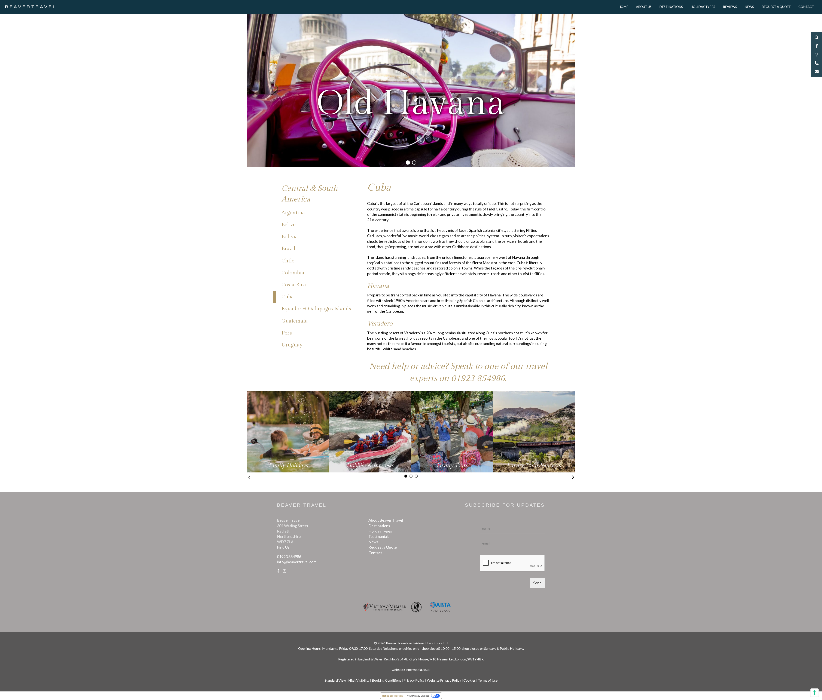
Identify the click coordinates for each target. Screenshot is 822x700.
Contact (806, 7)
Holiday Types (703, 7)
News (749, 7)
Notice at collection (392, 695)
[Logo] (30, 6)
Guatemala (294, 321)
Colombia (292, 273)
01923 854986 (478, 378)
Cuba (287, 297)
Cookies (469, 680)
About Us (644, 7)
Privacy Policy (414, 680)
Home (623, 7)
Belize (288, 225)
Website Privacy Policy (444, 680)
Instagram (816, 54)
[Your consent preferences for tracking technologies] (814, 692)
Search (816, 37)
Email (816, 71)
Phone (816, 63)
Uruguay (291, 345)
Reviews (730, 7)
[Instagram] (284, 571)
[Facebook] (278, 571)
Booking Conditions (386, 680)
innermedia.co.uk (418, 669)
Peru (287, 333)
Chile (287, 261)
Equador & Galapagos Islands (316, 309)
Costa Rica (293, 285)
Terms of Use (487, 680)
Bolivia (289, 237)
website (398, 669)
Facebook (816, 46)
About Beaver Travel (385, 520)
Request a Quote (776, 7)
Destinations (671, 7)
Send (537, 582)
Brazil (288, 249)
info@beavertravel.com (296, 561)
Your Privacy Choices (418, 695)
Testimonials (378, 536)
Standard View (335, 680)
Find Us (283, 547)
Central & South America (309, 194)
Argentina (293, 213)
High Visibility (358, 680)
